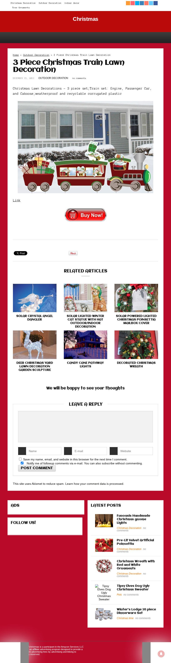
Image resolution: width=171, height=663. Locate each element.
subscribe (108, 463)
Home (16, 55)
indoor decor (71, 3)
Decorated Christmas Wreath (136, 364)
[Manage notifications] (161, 654)
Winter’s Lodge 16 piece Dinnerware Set (136, 611)
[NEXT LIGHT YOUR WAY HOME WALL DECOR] (156, 652)
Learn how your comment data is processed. (94, 483)
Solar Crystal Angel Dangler (34, 317)
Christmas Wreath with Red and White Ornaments (136, 565)
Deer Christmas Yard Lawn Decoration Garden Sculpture (34, 366)
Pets (119, 594)
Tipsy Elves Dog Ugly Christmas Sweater (133, 587)
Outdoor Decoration (50, 3)
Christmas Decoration (23, 3)
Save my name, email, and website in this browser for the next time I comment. (75, 459)
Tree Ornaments (21, 7)
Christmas (85, 19)
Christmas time (125, 618)
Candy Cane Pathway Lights (85, 364)
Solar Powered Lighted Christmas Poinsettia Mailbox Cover (136, 319)
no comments (79, 78)
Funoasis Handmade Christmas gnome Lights (133, 519)
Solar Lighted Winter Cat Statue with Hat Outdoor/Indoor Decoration (85, 321)
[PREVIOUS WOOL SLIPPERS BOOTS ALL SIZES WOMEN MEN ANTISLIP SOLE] (14, 652)
